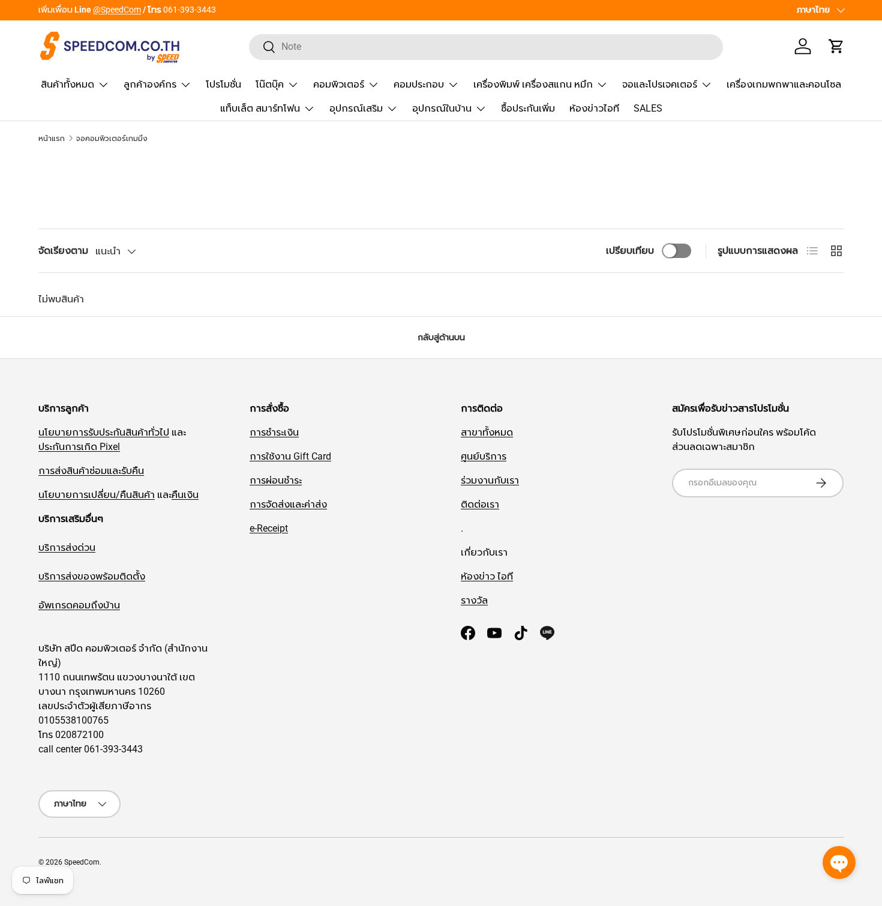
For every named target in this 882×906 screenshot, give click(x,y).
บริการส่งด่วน (66, 547)
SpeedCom (82, 862)
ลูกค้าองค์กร (150, 84)
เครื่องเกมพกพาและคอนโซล (784, 84)
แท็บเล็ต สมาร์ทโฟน (260, 108)
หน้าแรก (51, 138)
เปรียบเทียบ (630, 250)
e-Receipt (269, 528)
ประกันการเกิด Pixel (79, 446)
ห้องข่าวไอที (594, 108)
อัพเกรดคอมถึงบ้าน (79, 605)
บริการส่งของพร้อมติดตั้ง (91, 576)
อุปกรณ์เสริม (356, 108)
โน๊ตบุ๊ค (270, 84)
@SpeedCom (117, 10)
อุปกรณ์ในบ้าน (442, 108)
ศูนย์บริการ (483, 456)
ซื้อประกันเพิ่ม (528, 108)
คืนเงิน (185, 494)
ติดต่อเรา (480, 504)
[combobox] (486, 46)
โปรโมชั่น (223, 84)
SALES (648, 108)
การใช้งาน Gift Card (290, 456)
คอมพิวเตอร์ (338, 84)
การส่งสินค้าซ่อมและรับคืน (91, 470)
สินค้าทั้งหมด (67, 84)
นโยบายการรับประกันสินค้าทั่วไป (103, 432)
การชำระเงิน (274, 432)
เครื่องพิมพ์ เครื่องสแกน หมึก (533, 84)
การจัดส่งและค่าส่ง (288, 504)
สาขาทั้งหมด (487, 432)
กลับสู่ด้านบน (441, 337)
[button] (836, 46)
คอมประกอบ (419, 84)
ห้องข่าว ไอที (487, 576)
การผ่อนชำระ (276, 480)
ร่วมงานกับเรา (490, 480)
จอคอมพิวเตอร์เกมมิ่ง (112, 138)
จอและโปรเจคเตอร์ (659, 84)
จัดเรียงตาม (63, 250)
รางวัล (474, 600)
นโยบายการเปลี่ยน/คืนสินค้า (96, 494)
